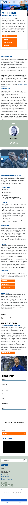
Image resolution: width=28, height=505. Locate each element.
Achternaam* (4, 384)
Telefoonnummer (5, 403)
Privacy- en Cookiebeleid (18, 422)
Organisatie (4, 393)
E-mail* (3, 398)
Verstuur (5, 434)
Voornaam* (4, 379)
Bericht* (3, 408)
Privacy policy (24, 489)
